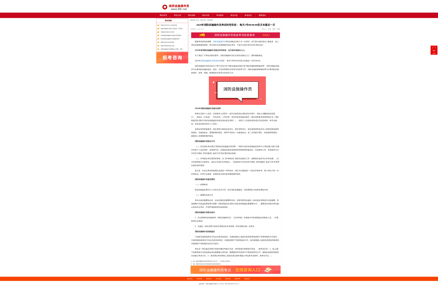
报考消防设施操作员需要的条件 (170, 39)
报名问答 (205, 15)
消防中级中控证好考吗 (167, 42)
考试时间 (210, 20)
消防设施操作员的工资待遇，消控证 (171, 28)
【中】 (274, 29)
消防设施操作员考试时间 (211, 61)
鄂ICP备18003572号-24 (232, 284)
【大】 (278, 29)
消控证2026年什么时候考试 (169, 25)
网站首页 (163, 15)
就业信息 (234, 15)
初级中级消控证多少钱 (167, 46)
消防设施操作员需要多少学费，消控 (171, 49)
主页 (197, 20)
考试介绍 (177, 15)
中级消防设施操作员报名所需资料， (171, 35)
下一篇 (206, 264)
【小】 (269, 29)
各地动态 (248, 15)
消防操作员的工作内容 (167, 32)
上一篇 (210, 261)
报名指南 (191, 15)
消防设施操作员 (219, 42)
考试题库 (220, 15)
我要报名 (262, 15)
